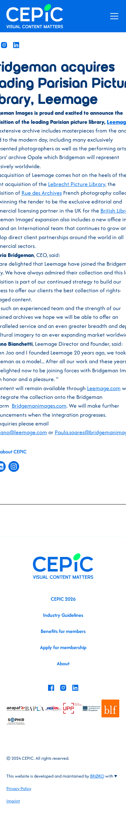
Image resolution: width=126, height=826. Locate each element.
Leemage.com (104, 388)
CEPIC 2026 (63, 598)
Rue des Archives (42, 193)
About (63, 663)
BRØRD (97, 776)
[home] (34, 16)
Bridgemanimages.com (39, 406)
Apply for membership (63, 647)
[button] (113, 16)
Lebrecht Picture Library (76, 184)
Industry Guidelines (63, 614)
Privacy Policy (18, 788)
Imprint (13, 801)
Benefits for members (63, 631)
